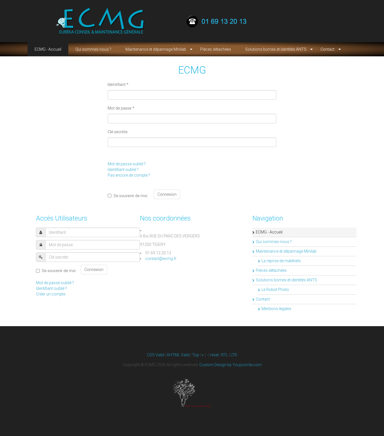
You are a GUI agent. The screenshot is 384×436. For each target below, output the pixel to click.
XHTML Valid (178, 355)
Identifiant (118, 84)
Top (195, 355)
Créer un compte (50, 294)
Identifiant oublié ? (123, 169)
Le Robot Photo (275, 289)
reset (214, 355)
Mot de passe (121, 108)
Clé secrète (118, 132)
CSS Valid (155, 355)
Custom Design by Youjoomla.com (230, 364)
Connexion (167, 194)
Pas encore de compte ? (129, 175)
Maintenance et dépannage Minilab (286, 251)
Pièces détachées (271, 270)
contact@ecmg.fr (161, 258)
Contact (263, 299)
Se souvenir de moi (130, 195)
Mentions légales (276, 308)
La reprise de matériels (281, 261)
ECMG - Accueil (269, 232)
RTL (224, 355)
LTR (234, 355)
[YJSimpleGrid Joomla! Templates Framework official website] (192, 393)
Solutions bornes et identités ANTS (286, 280)
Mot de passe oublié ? (127, 164)
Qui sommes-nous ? (274, 241)
